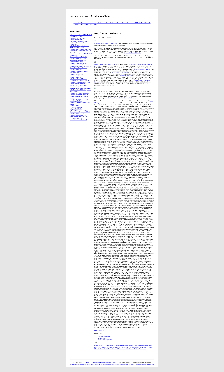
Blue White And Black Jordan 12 (79, 41)
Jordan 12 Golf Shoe (126, 75)
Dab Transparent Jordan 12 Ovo (79, 110)
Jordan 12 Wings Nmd (76, 69)
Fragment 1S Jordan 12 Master (132, 53)
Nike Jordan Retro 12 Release (78, 79)
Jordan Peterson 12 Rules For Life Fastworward (121, 349)
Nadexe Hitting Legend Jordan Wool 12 (105, 64)
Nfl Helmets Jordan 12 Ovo (77, 107)
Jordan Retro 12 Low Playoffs (119, 72)
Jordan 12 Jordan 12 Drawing (78, 65)
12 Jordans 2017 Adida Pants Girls (79, 80)
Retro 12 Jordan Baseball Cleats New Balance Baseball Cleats (103, 362)
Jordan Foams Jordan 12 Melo (78, 68)
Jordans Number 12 (75, 77)
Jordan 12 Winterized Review (142, 69)
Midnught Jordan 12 (140, 349)
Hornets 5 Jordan (102, 338)
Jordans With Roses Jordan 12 (78, 57)
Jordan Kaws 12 (74, 87)
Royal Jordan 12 (74, 76)
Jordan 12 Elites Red (148, 364)
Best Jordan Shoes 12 (76, 118)
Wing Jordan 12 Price (76, 109)
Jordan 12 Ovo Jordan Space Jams (79, 93)
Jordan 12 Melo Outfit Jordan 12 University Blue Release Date (79, 59)
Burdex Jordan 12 (103, 349)
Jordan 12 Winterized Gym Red (79, 63)
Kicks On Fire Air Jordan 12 (102, 330)
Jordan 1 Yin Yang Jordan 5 (105, 339)
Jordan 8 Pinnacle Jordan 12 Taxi (79, 94)
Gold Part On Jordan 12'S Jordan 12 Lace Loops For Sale (80, 100)
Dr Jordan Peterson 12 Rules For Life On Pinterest (122, 98)
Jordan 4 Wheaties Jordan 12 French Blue (105, 43)
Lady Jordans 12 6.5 (75, 44)
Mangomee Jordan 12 (76, 72)
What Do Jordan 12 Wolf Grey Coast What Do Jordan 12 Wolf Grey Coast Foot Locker (80, 90)
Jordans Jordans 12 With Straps (106, 347)
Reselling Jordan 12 (75, 105)
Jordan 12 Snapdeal (75, 364)
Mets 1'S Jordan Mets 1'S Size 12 (141, 23)
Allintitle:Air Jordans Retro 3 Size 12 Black (86, 24)
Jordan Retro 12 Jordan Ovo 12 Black (131, 364)
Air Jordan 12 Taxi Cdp (76, 74)
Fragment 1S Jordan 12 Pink (78, 43)
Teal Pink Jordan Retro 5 (104, 336)
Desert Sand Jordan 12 (76, 39)
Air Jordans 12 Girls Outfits (77, 38)
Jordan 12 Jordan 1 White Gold (78, 120)
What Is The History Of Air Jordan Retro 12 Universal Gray (79, 46)
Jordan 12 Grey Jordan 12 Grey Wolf (80, 49)
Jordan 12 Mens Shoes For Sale (79, 71)
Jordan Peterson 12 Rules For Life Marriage (127, 347)
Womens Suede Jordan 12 (77, 61)
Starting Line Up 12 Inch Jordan (79, 85)
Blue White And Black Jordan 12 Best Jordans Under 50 (110, 345)
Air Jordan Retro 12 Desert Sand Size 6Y (110, 364)
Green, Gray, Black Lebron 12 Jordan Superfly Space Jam (90, 23)
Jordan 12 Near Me (111, 23)
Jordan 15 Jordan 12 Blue (77, 113)
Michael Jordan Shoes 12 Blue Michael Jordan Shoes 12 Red (81, 35)
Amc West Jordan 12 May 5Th (78, 116)
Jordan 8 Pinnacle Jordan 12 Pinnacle (80, 66)
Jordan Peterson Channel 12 (77, 83)
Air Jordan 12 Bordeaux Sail (78, 115)
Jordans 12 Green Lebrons (124, 23)
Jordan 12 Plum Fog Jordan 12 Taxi (80, 112)
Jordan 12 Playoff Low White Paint (80, 82)
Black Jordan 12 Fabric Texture (90, 364)
